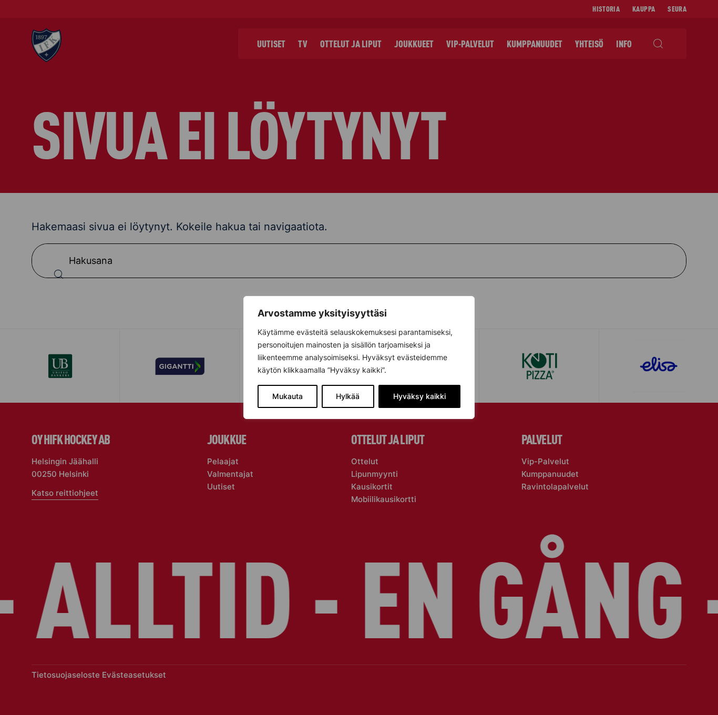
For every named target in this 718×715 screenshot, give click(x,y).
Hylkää (348, 396)
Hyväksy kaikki (419, 396)
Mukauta (287, 396)
